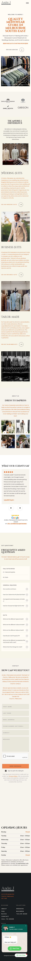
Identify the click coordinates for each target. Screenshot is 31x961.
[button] (4, 432)
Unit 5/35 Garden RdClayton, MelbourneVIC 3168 (7, 896)
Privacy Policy (13, 776)
